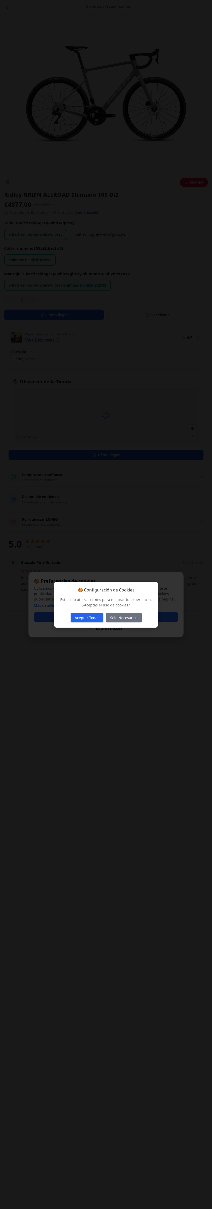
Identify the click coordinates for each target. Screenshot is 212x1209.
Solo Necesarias (124, 617)
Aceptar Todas (87, 617)
